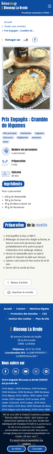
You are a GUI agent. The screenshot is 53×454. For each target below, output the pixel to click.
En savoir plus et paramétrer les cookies (26, 441)
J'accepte (37, 449)
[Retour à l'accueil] (9, 3)
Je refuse (16, 449)
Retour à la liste (19, 282)
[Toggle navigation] (49, 7)
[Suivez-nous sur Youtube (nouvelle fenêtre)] (25, 371)
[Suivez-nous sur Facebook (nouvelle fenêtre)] (5, 371)
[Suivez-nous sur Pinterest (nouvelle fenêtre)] (46, 371)
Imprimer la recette (22, 292)
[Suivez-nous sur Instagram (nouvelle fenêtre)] (36, 371)
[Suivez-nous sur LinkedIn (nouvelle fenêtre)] (15, 371)
